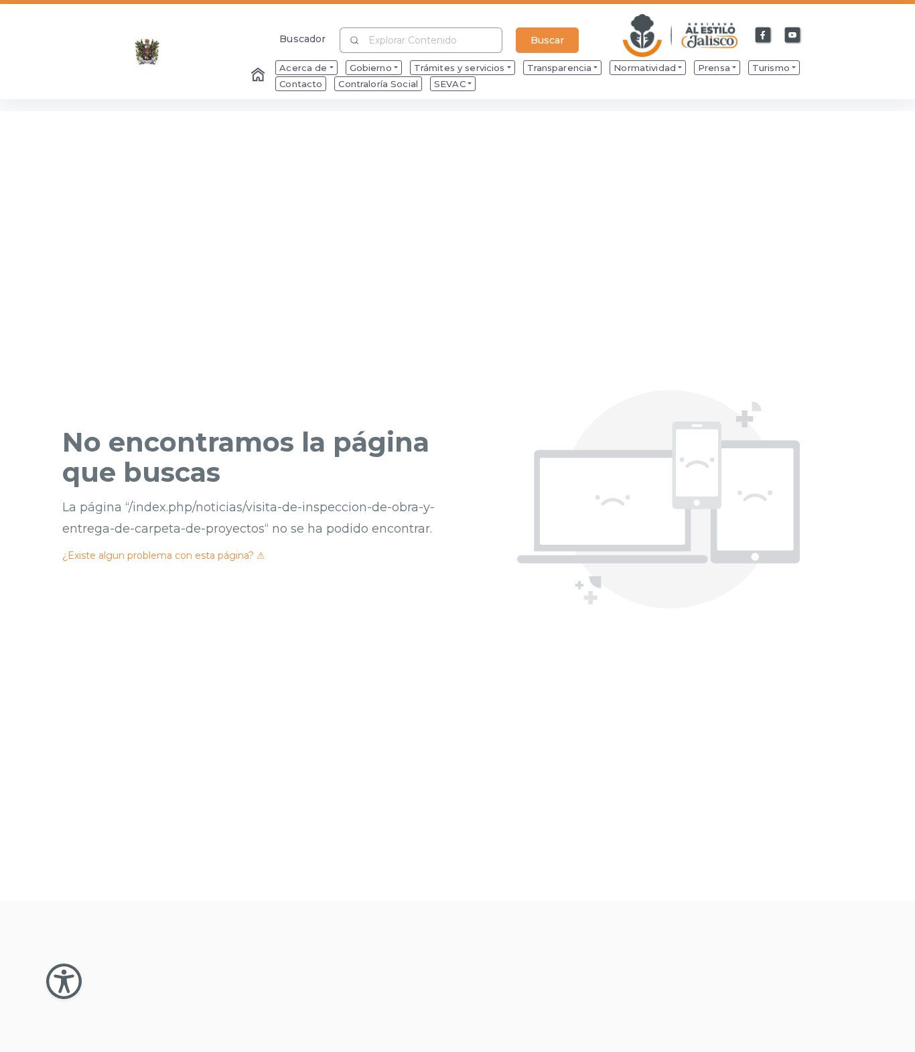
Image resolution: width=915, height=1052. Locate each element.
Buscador (302, 38)
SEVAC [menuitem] (450, 83)
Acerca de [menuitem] (303, 67)
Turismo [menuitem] (771, 67)
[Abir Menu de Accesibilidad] (64, 981)
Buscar (547, 40)
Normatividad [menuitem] (645, 67)
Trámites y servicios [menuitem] (459, 67)
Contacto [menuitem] (300, 83)
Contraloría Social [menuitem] (378, 83)
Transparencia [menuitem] (559, 67)
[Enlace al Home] (259, 76)
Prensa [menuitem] (714, 67)
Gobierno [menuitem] (371, 67)
